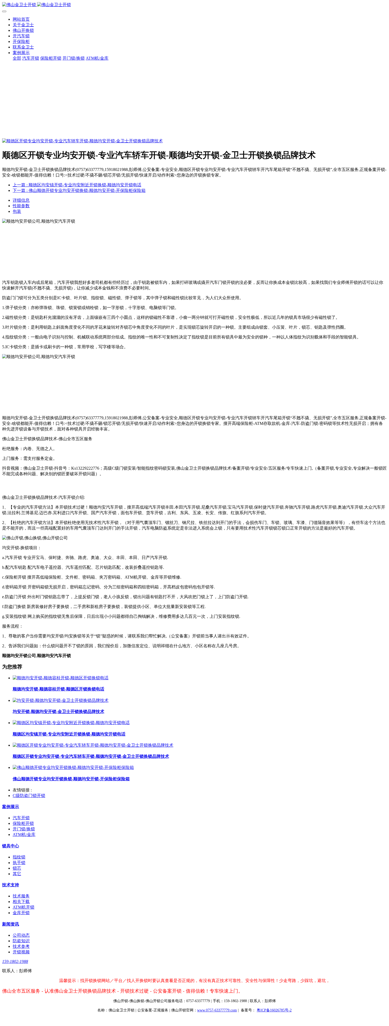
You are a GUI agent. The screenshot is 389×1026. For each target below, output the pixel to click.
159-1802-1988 (15, 961)
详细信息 (21, 200)
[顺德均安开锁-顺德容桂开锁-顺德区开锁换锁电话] (60, 678)
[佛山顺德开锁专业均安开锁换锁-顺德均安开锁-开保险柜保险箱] (73, 767)
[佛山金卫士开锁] (194, 5)
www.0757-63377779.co (217, 1010)
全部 (17, 58)
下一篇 (79, 190)
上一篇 (77, 185)
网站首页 (21, 19)
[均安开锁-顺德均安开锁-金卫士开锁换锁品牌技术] (60, 700)
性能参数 (21, 206)
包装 (17, 211)
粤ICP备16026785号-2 (274, 1010)
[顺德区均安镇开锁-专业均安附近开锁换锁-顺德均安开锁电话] (71, 722)
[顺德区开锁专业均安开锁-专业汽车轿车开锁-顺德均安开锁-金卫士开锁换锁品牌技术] (93, 745)
